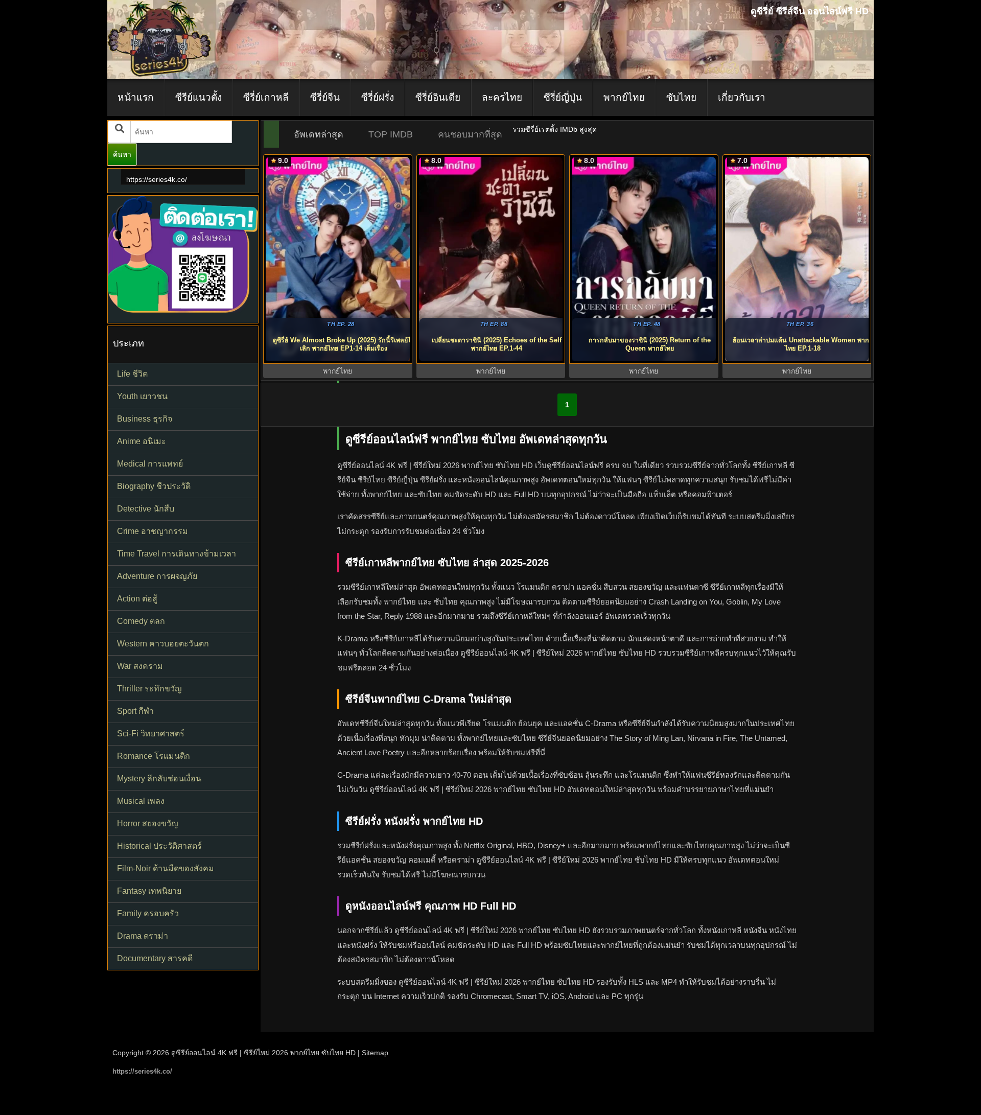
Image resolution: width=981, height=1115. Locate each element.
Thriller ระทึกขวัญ (149, 688)
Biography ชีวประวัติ (154, 486)
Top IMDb (390, 134)
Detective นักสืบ (145, 508)
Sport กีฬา (135, 711)
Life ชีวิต (132, 373)
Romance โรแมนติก (153, 756)
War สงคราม (140, 666)
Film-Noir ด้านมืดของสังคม (165, 868)
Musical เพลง (141, 801)
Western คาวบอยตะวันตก (163, 643)
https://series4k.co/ (156, 179)
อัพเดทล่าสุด (318, 134)
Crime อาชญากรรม (152, 531)
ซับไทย (681, 97)
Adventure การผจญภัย (157, 576)
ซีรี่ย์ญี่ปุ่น (563, 97)
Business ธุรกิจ (144, 418)
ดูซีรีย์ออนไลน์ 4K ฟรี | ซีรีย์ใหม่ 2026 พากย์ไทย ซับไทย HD (263, 1053)
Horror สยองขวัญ (147, 823)
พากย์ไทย (624, 97)
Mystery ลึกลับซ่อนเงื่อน (159, 778)
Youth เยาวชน (142, 396)
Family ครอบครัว (148, 913)
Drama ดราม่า (142, 936)
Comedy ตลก (141, 621)
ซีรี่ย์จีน (325, 97)
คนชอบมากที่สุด (470, 134)
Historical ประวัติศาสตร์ (159, 846)
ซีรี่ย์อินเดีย (437, 97)
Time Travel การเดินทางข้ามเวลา (176, 553)
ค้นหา (122, 154)
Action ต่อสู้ (137, 598)
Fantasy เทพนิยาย (149, 891)
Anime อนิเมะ (141, 441)
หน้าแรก (136, 97)
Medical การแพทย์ (150, 463)
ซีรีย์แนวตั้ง (198, 97)
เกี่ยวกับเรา (741, 97)
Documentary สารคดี (155, 958)
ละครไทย (502, 97)
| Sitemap (373, 1053)
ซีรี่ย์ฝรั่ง (377, 97)
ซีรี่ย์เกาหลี (266, 97)
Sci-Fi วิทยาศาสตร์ (150, 733)
